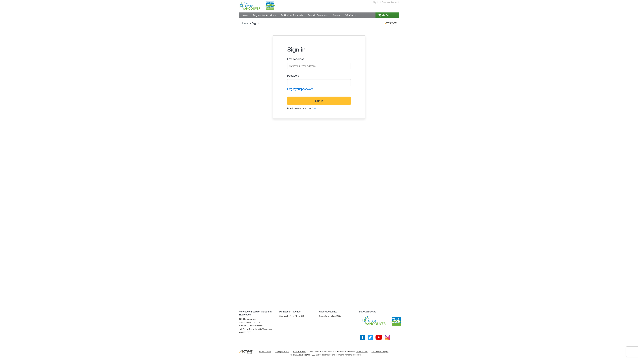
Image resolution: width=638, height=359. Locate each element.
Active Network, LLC (306, 355)
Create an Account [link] (390, 2)
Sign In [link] (376, 2)
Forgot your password (300, 88)
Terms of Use (362, 351)
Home (244, 23)
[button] (330, 316)
